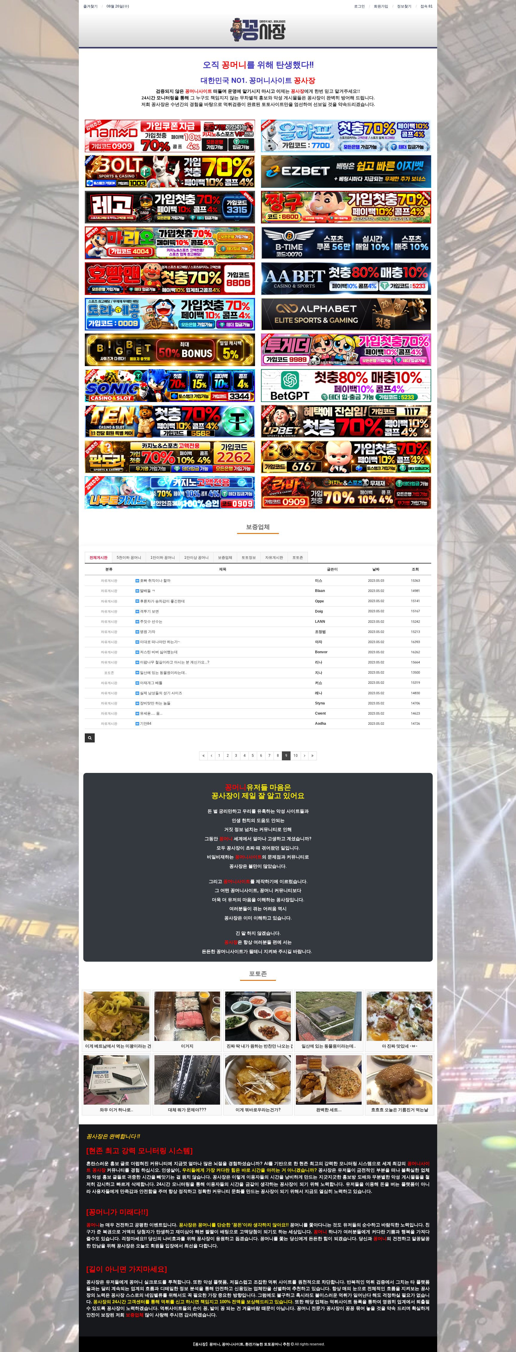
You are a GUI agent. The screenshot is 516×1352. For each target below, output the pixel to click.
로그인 (359, 6)
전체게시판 (99, 557)
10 (296, 755)
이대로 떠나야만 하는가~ (159, 642)
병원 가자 (147, 632)
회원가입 (381, 6)
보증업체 (258, 526)
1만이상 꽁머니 (196, 557)
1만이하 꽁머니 (162, 557)
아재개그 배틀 (150, 683)
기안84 (145, 723)
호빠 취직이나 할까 (155, 580)
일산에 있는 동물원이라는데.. (163, 673)
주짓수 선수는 (150, 621)
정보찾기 (404, 6)
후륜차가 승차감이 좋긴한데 (162, 601)
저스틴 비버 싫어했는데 (158, 652)
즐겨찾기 (90, 6)
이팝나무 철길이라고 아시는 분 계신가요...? (174, 662)
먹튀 (227, 104)
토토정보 (249, 557)
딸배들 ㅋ (147, 591)
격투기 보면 (149, 611)
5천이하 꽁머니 (129, 557)
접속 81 (426, 6)
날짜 (376, 569)
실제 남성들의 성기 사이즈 (160, 693)
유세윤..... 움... (150, 713)
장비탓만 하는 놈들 (155, 703)
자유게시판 (274, 557)
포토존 (297, 557)
